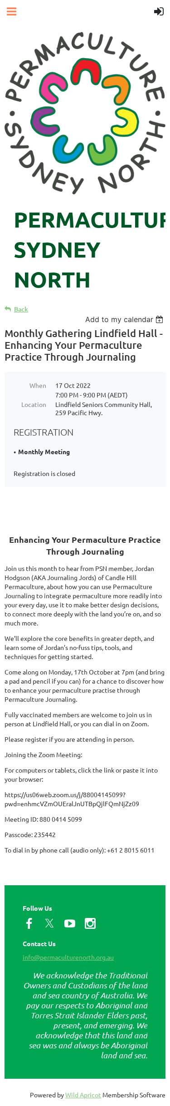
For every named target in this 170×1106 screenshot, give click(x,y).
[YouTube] (69, 923)
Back (21, 309)
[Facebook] (29, 923)
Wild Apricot (83, 1095)
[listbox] (125, 319)
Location (33, 404)
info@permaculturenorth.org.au (68, 957)
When (37, 385)
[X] (49, 923)
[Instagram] (90, 923)
